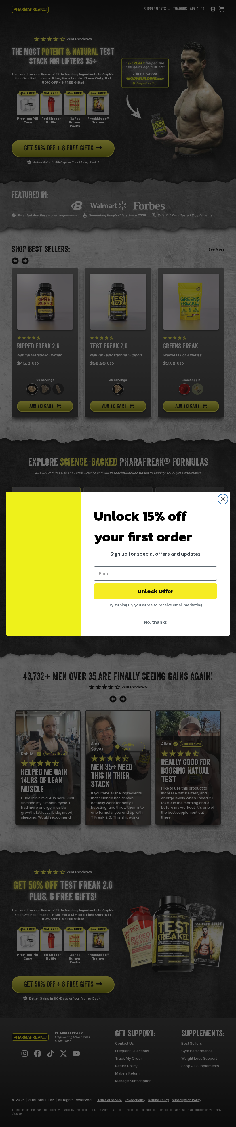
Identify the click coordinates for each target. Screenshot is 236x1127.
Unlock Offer (156, 591)
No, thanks (155, 622)
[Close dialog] (223, 499)
